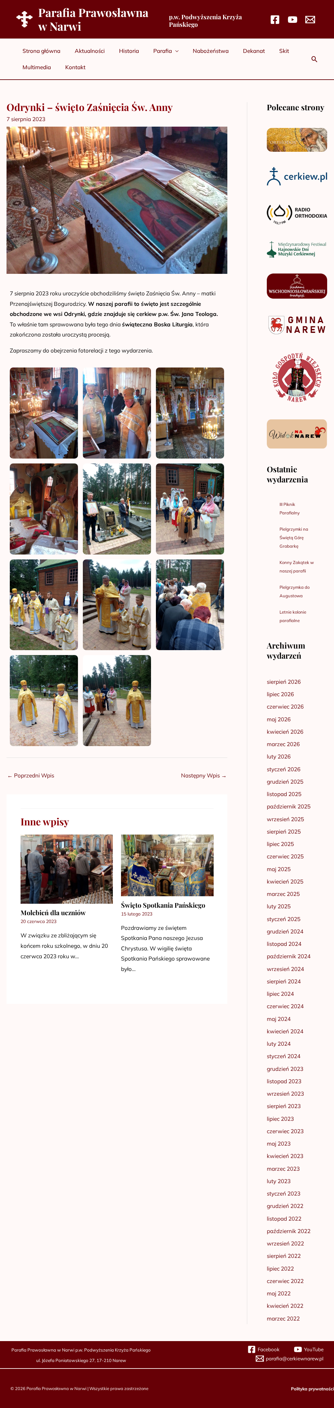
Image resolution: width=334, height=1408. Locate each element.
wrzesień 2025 (285, 819)
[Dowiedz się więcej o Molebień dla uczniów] (67, 868)
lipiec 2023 (280, 1118)
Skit (284, 50)
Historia (129, 50)
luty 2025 (279, 906)
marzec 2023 (283, 1168)
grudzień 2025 (285, 781)
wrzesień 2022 (285, 1243)
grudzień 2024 (285, 931)
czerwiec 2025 (285, 856)
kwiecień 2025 (285, 881)
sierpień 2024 (284, 981)
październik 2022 (289, 1231)
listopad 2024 (284, 943)
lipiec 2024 (280, 993)
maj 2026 (279, 719)
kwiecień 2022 (285, 1305)
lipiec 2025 (280, 843)
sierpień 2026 (284, 681)
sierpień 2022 (284, 1255)
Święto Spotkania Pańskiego (163, 904)
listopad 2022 (284, 1218)
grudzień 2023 (285, 1068)
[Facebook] (275, 19)
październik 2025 (289, 806)
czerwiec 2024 (285, 1006)
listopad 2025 (284, 793)
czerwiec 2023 (285, 1131)
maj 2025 (279, 869)
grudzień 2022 (285, 1205)
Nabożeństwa (211, 50)
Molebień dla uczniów (53, 912)
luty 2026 (279, 756)
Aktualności (90, 50)
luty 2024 (279, 1043)
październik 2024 (289, 956)
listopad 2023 (284, 1081)
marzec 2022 (283, 1318)
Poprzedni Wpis (30, 775)
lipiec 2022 (280, 1268)
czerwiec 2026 (285, 706)
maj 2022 (279, 1293)
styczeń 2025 (283, 918)
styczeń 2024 (283, 1056)
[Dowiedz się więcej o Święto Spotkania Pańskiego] (167, 864)
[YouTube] (292, 19)
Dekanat (254, 50)
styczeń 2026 (283, 769)
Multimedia (37, 67)
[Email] (310, 19)
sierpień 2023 (284, 1106)
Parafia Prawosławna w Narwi (93, 19)
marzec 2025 (283, 893)
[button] (315, 59)
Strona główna (41, 50)
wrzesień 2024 (285, 968)
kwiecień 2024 (285, 1031)
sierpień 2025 (284, 831)
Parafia (162, 50)
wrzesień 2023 (285, 1093)
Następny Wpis (204, 775)
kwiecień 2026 (285, 731)
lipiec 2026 (280, 694)
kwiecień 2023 (285, 1155)
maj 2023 (279, 1143)
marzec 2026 (283, 744)
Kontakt (75, 67)
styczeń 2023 (283, 1193)
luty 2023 (279, 1181)
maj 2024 (279, 1018)
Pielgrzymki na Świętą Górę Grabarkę (294, 537)
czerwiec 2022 (285, 1280)
